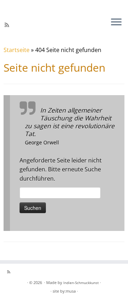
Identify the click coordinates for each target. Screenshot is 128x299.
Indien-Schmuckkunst (81, 282)
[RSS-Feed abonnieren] (8, 25)
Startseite (17, 50)
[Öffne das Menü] (116, 22)
